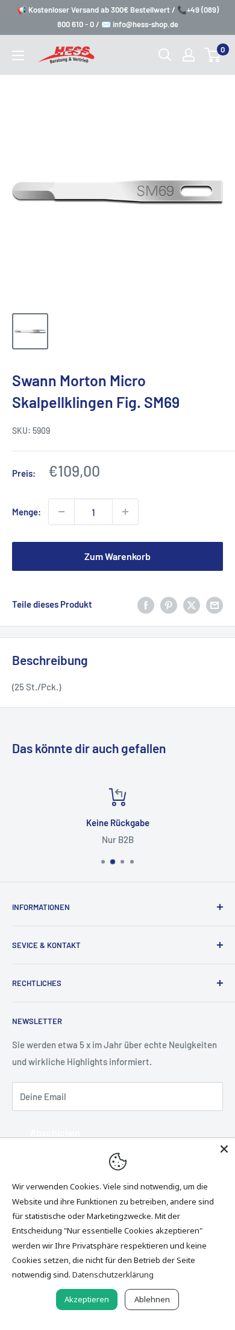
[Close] (224, 1149)
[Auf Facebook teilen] (145, 604)
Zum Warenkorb (117, 556)
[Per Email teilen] (214, 604)
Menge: (26, 511)
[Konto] (189, 55)
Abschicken (55, 1132)
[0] (213, 55)
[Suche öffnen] (165, 55)
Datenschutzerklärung (113, 1274)
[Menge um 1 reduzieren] (61, 511)
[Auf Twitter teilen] (191, 604)
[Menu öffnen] (18, 55)
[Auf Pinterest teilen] (168, 604)
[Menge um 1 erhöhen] (125, 511)
